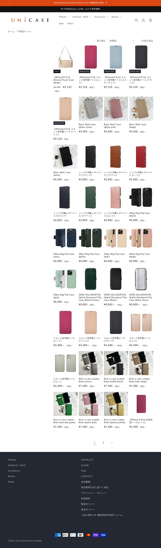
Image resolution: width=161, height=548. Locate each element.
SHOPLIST (87, 459)
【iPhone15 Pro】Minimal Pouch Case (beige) (63, 80)
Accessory (14, 470)
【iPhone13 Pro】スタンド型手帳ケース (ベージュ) (64, 132)
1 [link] (95, 442)
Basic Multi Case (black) (62, 173)
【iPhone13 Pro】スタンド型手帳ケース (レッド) (90, 80)
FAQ (83, 470)
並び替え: (101, 40)
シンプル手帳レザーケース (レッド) (141, 173)
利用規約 (85, 498)
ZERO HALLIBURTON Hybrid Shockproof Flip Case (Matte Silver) (140, 297)
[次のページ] (111, 442)
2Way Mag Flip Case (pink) (114, 255)
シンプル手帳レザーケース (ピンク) (116, 214)
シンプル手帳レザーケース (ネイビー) (65, 214)
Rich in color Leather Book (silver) (89, 380)
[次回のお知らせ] (152, 3)
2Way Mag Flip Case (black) (139, 214)
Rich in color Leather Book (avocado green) (64, 421)
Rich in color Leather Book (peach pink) (89, 421)
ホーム (11, 31)
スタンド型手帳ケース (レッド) (64, 339)
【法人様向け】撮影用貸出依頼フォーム (101, 515)
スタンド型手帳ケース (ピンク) (140, 339)
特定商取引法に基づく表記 (95, 487)
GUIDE (85, 465)
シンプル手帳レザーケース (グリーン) (90, 214)
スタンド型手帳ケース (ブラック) (114, 339)
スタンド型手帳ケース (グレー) (64, 380)
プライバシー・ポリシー (93, 493)
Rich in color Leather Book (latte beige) (139, 380)
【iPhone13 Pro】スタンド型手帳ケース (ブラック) (140, 80)
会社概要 (85, 481)
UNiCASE (19, 541)
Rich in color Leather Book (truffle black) (114, 380)
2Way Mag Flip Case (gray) (63, 296)
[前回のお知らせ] (9, 3)
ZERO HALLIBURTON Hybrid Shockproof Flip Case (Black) (115, 297)
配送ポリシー (88, 504)
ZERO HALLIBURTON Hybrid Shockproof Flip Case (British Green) (90, 297)
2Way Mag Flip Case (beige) (139, 255)
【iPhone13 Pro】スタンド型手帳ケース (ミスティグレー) (115, 80)
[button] (64, 17)
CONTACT (87, 476)
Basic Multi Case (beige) (137, 125)
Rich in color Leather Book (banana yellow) (114, 421)
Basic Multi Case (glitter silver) (87, 125)
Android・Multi (17, 465)
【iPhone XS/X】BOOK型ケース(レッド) (141, 421)
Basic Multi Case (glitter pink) (112, 125)
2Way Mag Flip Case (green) (89, 255)
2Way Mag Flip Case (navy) (63, 255)
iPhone (12, 459)
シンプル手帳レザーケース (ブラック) (90, 173)
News (11, 481)
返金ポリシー (88, 509)
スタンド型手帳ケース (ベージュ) (89, 339)
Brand (11, 476)
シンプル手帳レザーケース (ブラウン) (116, 173)
